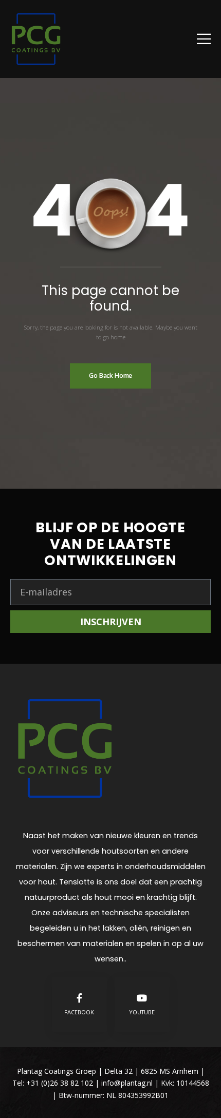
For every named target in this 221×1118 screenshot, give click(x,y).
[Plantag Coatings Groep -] (36, 39)
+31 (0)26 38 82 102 (59, 1083)
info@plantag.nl (128, 1083)
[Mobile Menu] (204, 39)
